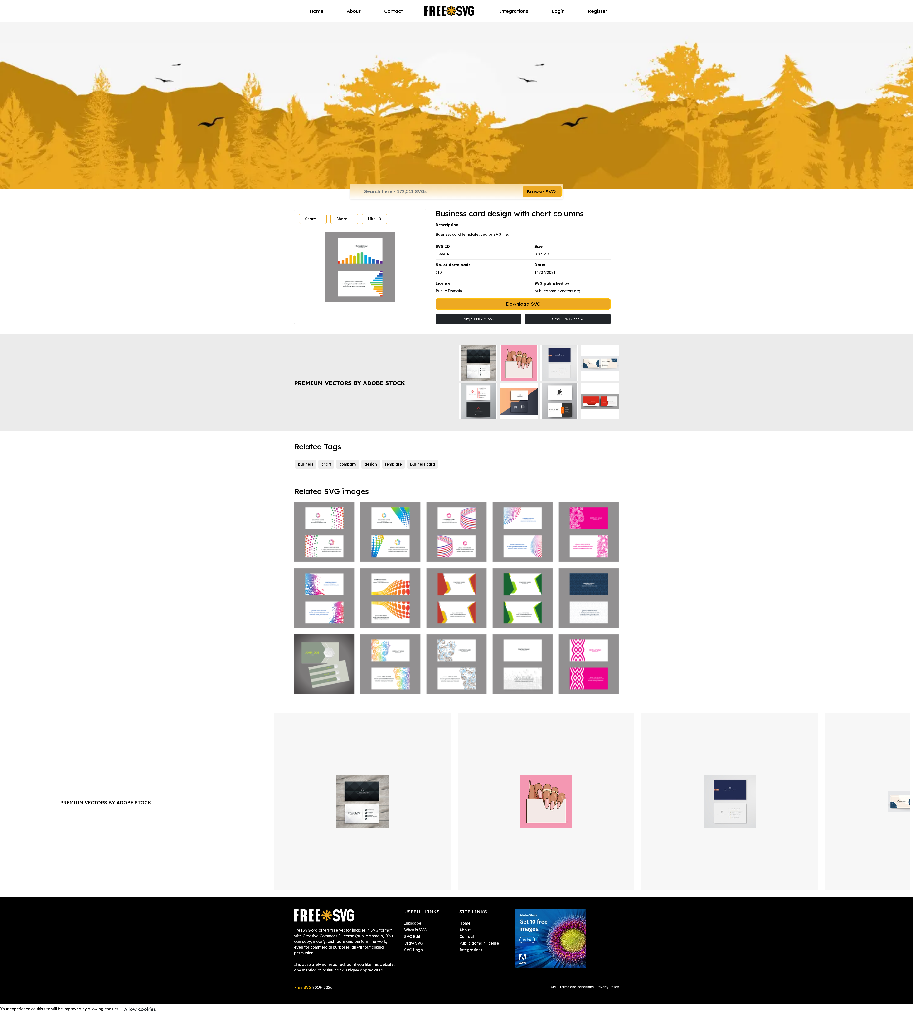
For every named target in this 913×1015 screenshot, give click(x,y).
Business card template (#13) (324, 685)
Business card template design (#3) (390, 552)
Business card (422, 464)
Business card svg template (589, 618)
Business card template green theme (522, 618)
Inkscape (412, 923)
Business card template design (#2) (456, 552)
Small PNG (567, 319)
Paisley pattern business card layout (457, 685)
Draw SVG (413, 943)
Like (374, 218)
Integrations (513, 11)
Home (316, 11)
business (305, 464)
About (354, 11)
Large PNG (478, 319)
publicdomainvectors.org (557, 291)
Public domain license (479, 943)
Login (558, 11)
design (370, 464)
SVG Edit (412, 936)
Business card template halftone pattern (390, 618)
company (347, 464)
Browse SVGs (542, 192)
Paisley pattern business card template (589, 552)
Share (310, 218)
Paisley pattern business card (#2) (391, 685)
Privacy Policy (608, 987)
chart (326, 464)
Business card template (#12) (456, 618)
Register (597, 11)
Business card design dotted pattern (522, 685)
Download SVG (523, 304)
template (393, 464)
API (554, 987)
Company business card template (324, 552)
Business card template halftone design (522, 552)
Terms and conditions (576, 987)
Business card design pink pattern (588, 685)
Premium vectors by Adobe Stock (349, 383)
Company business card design (324, 618)
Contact (393, 11)
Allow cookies (140, 1009)
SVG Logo (413, 949)
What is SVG (415, 929)
